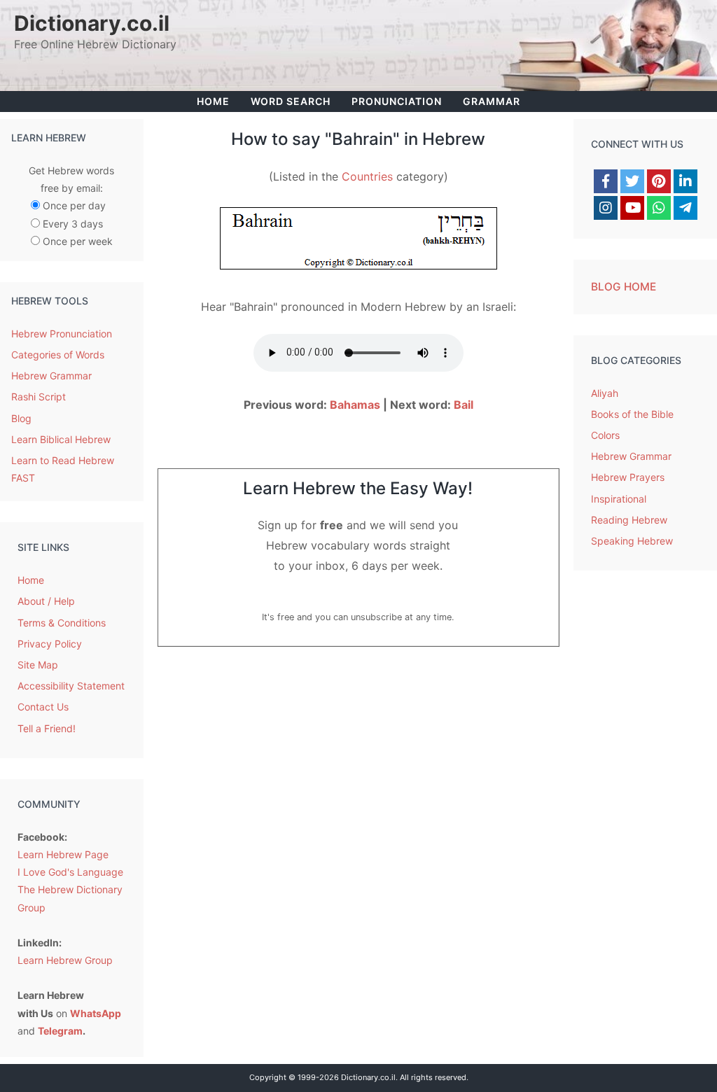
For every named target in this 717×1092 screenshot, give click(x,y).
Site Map (38, 665)
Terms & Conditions (62, 623)
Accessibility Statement (71, 686)
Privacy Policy (50, 644)
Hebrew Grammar (51, 376)
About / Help (46, 601)
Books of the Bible (632, 414)
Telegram (60, 1031)
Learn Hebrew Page (63, 854)
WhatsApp (95, 1013)
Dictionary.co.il (91, 23)
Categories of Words (57, 354)
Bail (463, 405)
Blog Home (623, 286)
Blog (21, 418)
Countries (367, 176)
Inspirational (618, 499)
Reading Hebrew (629, 520)
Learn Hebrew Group (65, 960)
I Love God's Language (70, 872)
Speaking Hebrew (632, 541)
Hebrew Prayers (627, 477)
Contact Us (43, 707)
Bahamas (355, 405)
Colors (605, 435)
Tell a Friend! (47, 728)
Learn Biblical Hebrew (61, 439)
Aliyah (604, 393)
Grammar (491, 101)
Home (213, 101)
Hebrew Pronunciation (61, 334)
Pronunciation (396, 101)
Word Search (290, 101)
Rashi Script (38, 396)
